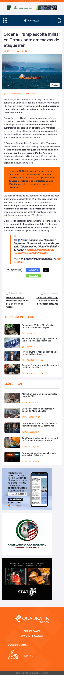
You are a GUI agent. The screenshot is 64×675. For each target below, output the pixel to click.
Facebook (33, 270)
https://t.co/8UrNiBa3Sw (39, 249)
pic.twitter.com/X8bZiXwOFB (31, 253)
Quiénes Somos (32, 631)
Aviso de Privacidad (32, 636)
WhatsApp (33, 276)
